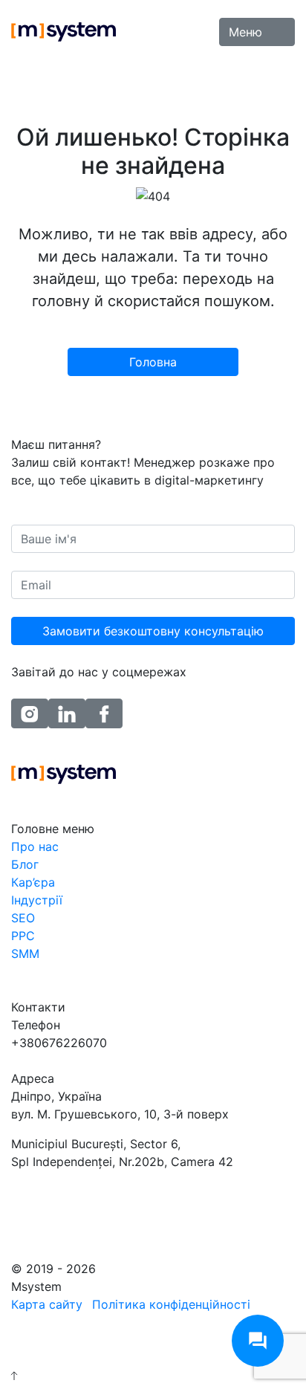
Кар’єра (33, 882)
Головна (153, 361)
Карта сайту (46, 1304)
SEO (23, 917)
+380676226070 (59, 1042)
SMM (25, 953)
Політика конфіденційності (171, 1304)
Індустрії (36, 900)
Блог (25, 864)
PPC (23, 935)
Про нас (35, 846)
